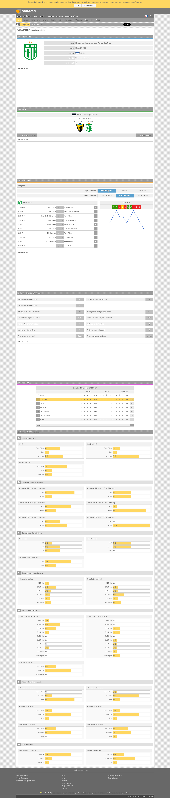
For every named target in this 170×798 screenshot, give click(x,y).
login (91, 20)
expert (36, 16)
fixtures (27, 135)
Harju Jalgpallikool (70, 220)
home (19, 16)
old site (98, 20)
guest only (142, 190)
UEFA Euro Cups (22, 778)
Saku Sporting (44, 411)
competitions (68, 20)
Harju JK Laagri (45, 415)
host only (125, 190)
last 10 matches (124, 195)
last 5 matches (107, 195)
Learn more (88, 6)
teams (19, 20)
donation (53, 20)
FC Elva (42, 419)
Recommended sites (115, 775)
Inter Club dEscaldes (71, 212)
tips (86, 20)
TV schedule (79, 20)
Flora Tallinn (52, 207)
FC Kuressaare (69, 207)
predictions (27, 16)
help (60, 20)
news (33, 20)
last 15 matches (143, 195)
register (39, 24)
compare (26, 20)
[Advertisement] (85, 88)
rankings (45, 20)
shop (38, 20)
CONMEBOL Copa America (25, 781)
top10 (42, 16)
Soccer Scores (113, 778)
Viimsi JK (43, 407)
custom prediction (71, 16)
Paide (42, 403)
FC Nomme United (70, 229)
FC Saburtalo (51, 233)
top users (59, 16)
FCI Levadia (52, 246)
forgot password (67, 786)
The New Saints (69, 224)
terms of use (66, 783)
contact (64, 781)
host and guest (106, 190)
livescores (50, 16)
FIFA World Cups (22, 775)
